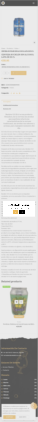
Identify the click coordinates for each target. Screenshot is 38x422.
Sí (15, 212)
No (22, 212)
